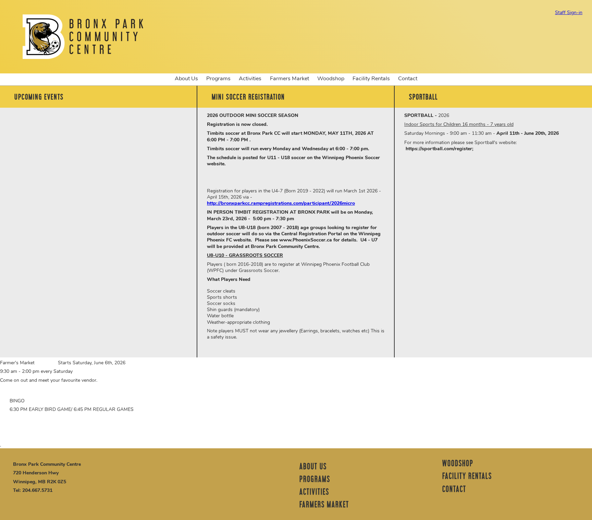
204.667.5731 (37, 490)
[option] (98, 113)
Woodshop (330, 78)
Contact (407, 78)
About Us (184, 78)
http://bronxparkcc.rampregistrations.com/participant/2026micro (281, 203)
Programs (216, 78)
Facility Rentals (369, 78)
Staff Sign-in (568, 13)
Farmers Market (289, 78)
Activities (250, 78)
